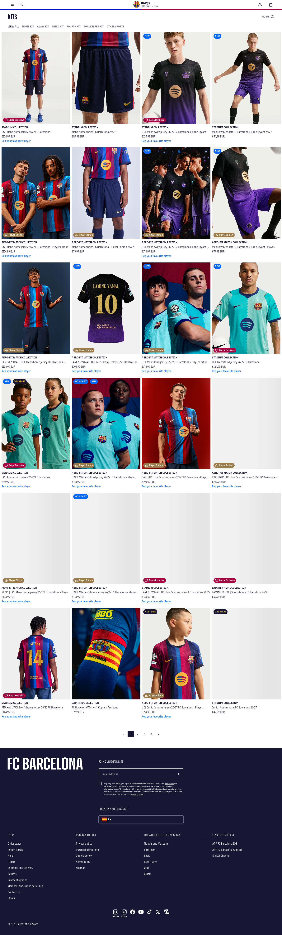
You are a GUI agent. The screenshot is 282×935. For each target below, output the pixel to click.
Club (146, 867)
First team (149, 849)
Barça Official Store (27, 924)
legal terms (169, 783)
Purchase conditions (87, 849)
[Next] (158, 734)
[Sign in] (260, 4)
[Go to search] (21, 4)
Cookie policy (84, 855)
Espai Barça (150, 861)
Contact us (14, 892)
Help (10, 855)
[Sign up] (178, 774)
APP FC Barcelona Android (227, 849)
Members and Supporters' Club (25, 886)
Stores (11, 898)
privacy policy (112, 786)
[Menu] (12, 4)
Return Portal (15, 849)
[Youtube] (141, 912)
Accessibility (83, 861)
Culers (147, 873)
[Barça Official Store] (145, 4)
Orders (11, 861)
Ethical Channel (221, 855)
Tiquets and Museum (156, 843)
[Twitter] (158, 912)
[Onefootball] (166, 912)
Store (116, 916)
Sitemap (80, 867)
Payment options (17, 879)
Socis (147, 855)
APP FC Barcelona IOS (224, 843)
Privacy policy (84, 843)
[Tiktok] (149, 912)
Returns (12, 873)
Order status (14, 843)
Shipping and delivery (20, 867)
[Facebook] (132, 912)
